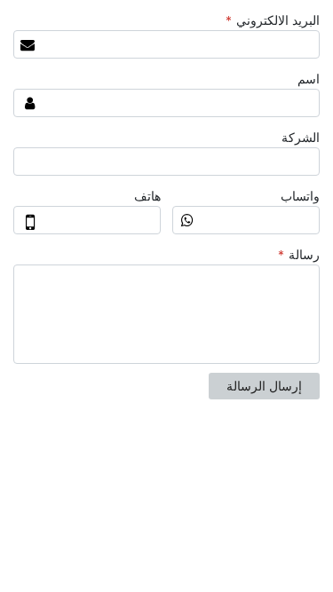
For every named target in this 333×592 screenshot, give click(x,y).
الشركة (300, 137)
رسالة (299, 255)
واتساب (300, 196)
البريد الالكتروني (273, 20)
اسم (308, 79)
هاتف (147, 196)
